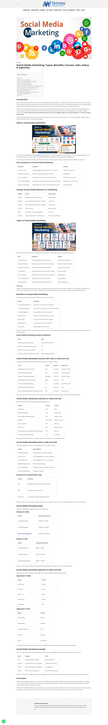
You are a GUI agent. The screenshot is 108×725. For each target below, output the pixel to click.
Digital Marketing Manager (24, 533)
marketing (38, 155)
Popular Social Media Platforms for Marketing (26, 81)
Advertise (81, 721)
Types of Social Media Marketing (24, 83)
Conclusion (19, 95)
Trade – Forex (80, 10)
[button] (4, 721)
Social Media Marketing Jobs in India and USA (26, 89)
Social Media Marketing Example (24, 93)
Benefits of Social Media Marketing (24, 84)
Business (42, 10)
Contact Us (89, 721)
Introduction (19, 78)
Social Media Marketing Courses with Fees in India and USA (29, 86)
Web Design (34, 10)
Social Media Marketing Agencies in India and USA (27, 92)
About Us (71, 721)
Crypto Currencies (69, 10)
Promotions (58, 10)
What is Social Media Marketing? (24, 80)
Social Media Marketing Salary (23, 90)
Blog (76, 721)
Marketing (26, 10)
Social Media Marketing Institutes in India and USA (27, 87)
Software (49, 10)
